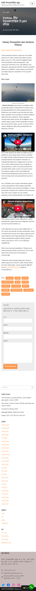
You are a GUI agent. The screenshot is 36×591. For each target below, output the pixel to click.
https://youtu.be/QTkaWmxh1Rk (11, 50)
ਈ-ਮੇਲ (5, 325)
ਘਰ (4, 12)
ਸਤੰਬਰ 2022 (5, 458)
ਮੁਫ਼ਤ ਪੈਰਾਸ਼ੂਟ (25, 282)
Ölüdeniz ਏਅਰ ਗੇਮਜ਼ (7, 282)
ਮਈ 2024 (4, 438)
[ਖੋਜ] (32, 387)
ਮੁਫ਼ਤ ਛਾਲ (18, 282)
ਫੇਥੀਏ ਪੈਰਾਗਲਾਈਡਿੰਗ (7, 589)
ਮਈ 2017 (4, 487)
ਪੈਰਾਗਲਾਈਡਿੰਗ (5, 290)
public (3, 520)
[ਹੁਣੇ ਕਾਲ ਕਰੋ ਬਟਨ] (31, 587)
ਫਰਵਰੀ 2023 (5, 448)
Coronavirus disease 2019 (9, 409)
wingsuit (25, 286)
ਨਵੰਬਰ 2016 (4, 504)
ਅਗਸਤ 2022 (5, 461)
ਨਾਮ (5, 317)
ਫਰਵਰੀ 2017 (5, 497)
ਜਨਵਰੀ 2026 (5, 428)
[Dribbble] (13, 585)
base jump (10, 278)
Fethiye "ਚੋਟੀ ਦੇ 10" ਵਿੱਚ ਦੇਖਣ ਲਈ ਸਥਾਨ (13, 415)
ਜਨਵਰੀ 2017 (5, 501)
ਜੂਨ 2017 (4, 484)
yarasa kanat (28, 290)
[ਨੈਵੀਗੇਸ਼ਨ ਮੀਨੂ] (32, 3)
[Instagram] (18, 585)
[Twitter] (3, 585)
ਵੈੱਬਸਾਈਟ (6, 333)
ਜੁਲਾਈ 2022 (5, 464)
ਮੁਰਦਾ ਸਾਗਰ (25, 278)
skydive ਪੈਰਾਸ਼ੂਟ (16, 286)
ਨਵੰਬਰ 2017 (4, 481)
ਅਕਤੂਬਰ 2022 (5, 454)
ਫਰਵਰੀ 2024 (5, 441)
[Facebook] (8, 585)
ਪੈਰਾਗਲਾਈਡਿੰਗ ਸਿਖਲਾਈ (13, 267)
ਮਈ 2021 (4, 474)
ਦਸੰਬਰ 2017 (5, 477)
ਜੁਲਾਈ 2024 (5, 435)
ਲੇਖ (2, 517)
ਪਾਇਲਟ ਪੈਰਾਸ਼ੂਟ (5, 294)
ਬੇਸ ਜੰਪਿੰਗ (18, 278)
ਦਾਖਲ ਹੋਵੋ (4, 533)
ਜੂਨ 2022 (4, 468)
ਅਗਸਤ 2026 (5, 425)
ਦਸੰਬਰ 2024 (5, 431)
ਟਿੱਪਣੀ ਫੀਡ (4, 539)
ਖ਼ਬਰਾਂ (7, 12)
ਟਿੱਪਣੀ (5, 341)
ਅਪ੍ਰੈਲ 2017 (5, 491)
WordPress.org (6, 543)
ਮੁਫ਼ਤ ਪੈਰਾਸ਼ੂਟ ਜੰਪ (5, 286)
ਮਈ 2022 (4, 471)
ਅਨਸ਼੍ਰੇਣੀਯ (4, 523)
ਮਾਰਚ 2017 (4, 494)
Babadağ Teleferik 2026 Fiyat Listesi (12, 412)
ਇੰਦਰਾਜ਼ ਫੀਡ (5, 536)
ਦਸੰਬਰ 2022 (5, 451)
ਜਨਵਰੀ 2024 (5, 445)
